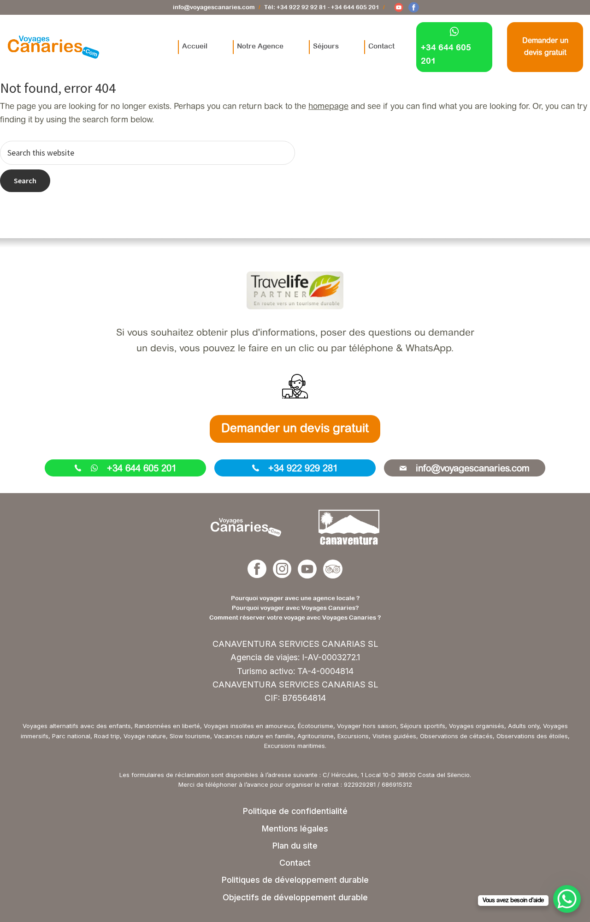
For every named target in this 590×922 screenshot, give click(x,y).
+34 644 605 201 (355, 7)
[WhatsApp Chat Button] (567, 899)
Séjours (326, 46)
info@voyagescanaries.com (214, 7)
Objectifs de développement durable (295, 897)
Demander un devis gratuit (295, 429)
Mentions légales (295, 828)
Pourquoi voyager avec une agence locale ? (295, 598)
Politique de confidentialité (295, 811)
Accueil (194, 46)
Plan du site (295, 845)
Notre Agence (260, 46)
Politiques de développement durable (295, 880)
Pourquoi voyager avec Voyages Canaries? (295, 607)
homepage (328, 107)
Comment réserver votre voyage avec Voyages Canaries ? (295, 617)
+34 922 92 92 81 (301, 7)
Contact (381, 46)
